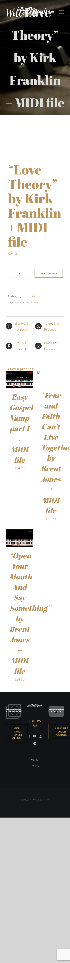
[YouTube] (34, 736)
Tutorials (29, 296)
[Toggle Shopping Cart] (52, 12)
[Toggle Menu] (62, 11)
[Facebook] (29, 736)
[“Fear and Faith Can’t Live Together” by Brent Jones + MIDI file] (51, 374)
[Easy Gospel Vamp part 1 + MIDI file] (19, 374)
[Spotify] (34, 743)
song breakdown (26, 302)
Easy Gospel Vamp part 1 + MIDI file (21, 428)
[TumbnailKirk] (35, 134)
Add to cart (48, 273)
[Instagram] (40, 736)
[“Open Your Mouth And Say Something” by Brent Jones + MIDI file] (19, 532)
